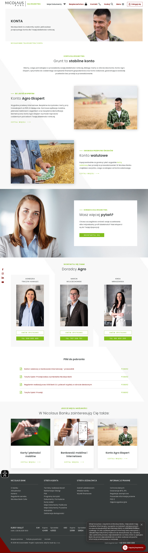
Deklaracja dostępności (54, 513)
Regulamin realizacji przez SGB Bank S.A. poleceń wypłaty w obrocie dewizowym (58, 384)
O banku (14, 488)
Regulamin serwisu (18, 496)
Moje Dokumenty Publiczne (55, 505)
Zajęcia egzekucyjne (118, 502)
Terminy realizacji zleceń (54, 488)
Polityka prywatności (33, 539)
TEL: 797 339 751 (74, 338)
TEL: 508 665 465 (30, 338)
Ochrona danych (117, 488)
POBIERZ (124, 369)
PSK (45, 493)
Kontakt (47, 539)
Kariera (14, 493)
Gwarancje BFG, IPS (118, 491)
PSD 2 (112, 499)
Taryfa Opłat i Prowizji (33, 392)
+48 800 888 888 (127, 542)
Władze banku (83, 491)
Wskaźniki (48, 510)
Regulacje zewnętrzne (119, 493)
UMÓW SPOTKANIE (30, 333)
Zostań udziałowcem (85, 488)
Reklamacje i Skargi (52, 491)
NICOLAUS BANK (16, 43)
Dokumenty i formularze (54, 499)
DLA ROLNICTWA (30, 43)
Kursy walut (49, 502)
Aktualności (16, 491)
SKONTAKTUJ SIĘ (92, 235)
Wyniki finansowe (84, 493)
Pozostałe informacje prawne (122, 496)
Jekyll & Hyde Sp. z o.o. (52, 543)
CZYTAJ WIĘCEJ (18, 122)
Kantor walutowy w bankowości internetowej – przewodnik (49, 369)
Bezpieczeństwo (17, 539)
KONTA (39, 43)
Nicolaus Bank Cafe (19, 499)
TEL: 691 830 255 (118, 338)
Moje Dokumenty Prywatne (55, 507)
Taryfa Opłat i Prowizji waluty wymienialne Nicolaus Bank (48, 377)
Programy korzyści (52, 496)
